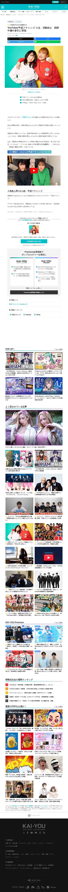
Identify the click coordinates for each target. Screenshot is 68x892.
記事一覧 (8, 843)
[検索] (65, 7)
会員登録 (55, 2)
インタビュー (50, 843)
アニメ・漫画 (24, 854)
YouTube (31, 833)
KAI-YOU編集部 (29, 805)
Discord (36, 833)
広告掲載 (29, 865)
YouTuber (28, 314)
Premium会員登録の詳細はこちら (34, 292)
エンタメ (16, 857)
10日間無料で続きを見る (34, 241)
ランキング (22, 843)
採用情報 (44, 868)
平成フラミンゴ (27, 117)
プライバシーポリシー (12, 868)
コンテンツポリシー (45, 805)
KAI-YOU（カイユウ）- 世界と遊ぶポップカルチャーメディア (34, 7)
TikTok (38, 314)
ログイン (63, 2)
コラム (29, 843)
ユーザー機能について (40, 865)
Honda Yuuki (10, 35)
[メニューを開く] (2, 7)
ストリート (8, 857)
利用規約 (51, 865)
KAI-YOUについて (10, 865)
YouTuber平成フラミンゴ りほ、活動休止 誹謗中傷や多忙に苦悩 (33, 29)
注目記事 (14, 843)
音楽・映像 (45, 854)
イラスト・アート (35, 854)
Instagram (40, 833)
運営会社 (36, 868)
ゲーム (52, 854)
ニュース (14, 14)
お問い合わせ (22, 865)
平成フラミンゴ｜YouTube (17, 304)
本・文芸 (8, 854)
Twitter (24, 833)
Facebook (27, 833)
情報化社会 (8, 14)
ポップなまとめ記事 (11, 846)
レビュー (41, 843)
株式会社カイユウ (16, 805)
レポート (35, 843)
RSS (44, 833)
